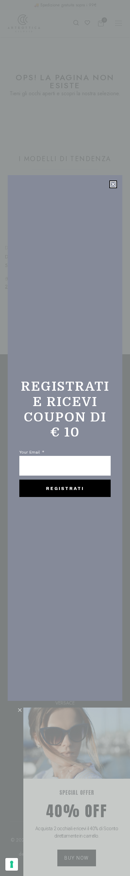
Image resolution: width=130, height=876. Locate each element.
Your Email (30, 452)
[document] (65, 438)
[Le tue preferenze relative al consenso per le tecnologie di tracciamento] (11, 864)
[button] (113, 184)
